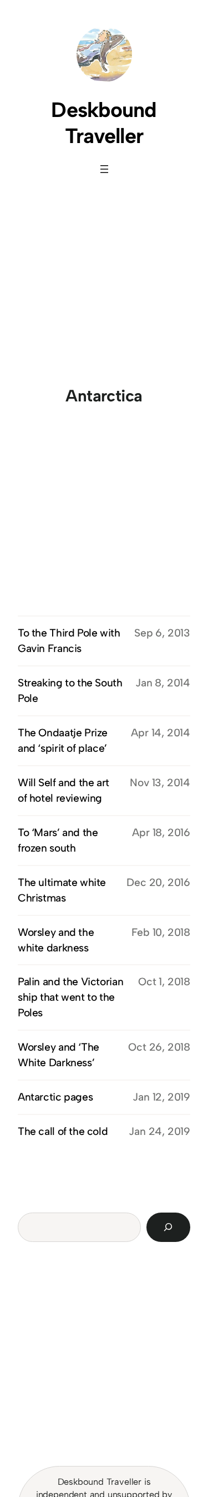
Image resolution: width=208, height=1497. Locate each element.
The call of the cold (63, 1131)
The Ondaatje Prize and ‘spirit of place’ (63, 740)
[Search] (168, 1228)
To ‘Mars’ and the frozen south (58, 840)
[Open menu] (104, 169)
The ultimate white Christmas (62, 890)
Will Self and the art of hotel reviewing (63, 790)
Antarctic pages (55, 1097)
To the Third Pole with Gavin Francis (69, 641)
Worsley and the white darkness (56, 940)
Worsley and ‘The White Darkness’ (58, 1055)
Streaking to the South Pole (70, 690)
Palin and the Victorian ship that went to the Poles (70, 997)
